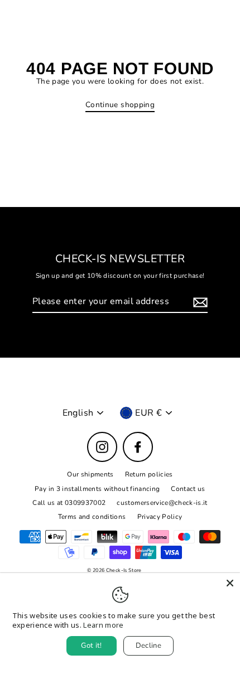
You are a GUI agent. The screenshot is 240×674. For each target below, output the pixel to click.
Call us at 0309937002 (68, 502)
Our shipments (90, 474)
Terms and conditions (92, 516)
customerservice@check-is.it (162, 502)
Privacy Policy (160, 516)
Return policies (149, 474)
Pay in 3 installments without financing (97, 488)
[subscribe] (199, 302)
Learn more (103, 625)
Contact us (188, 488)
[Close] (230, 583)
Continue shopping (120, 105)
